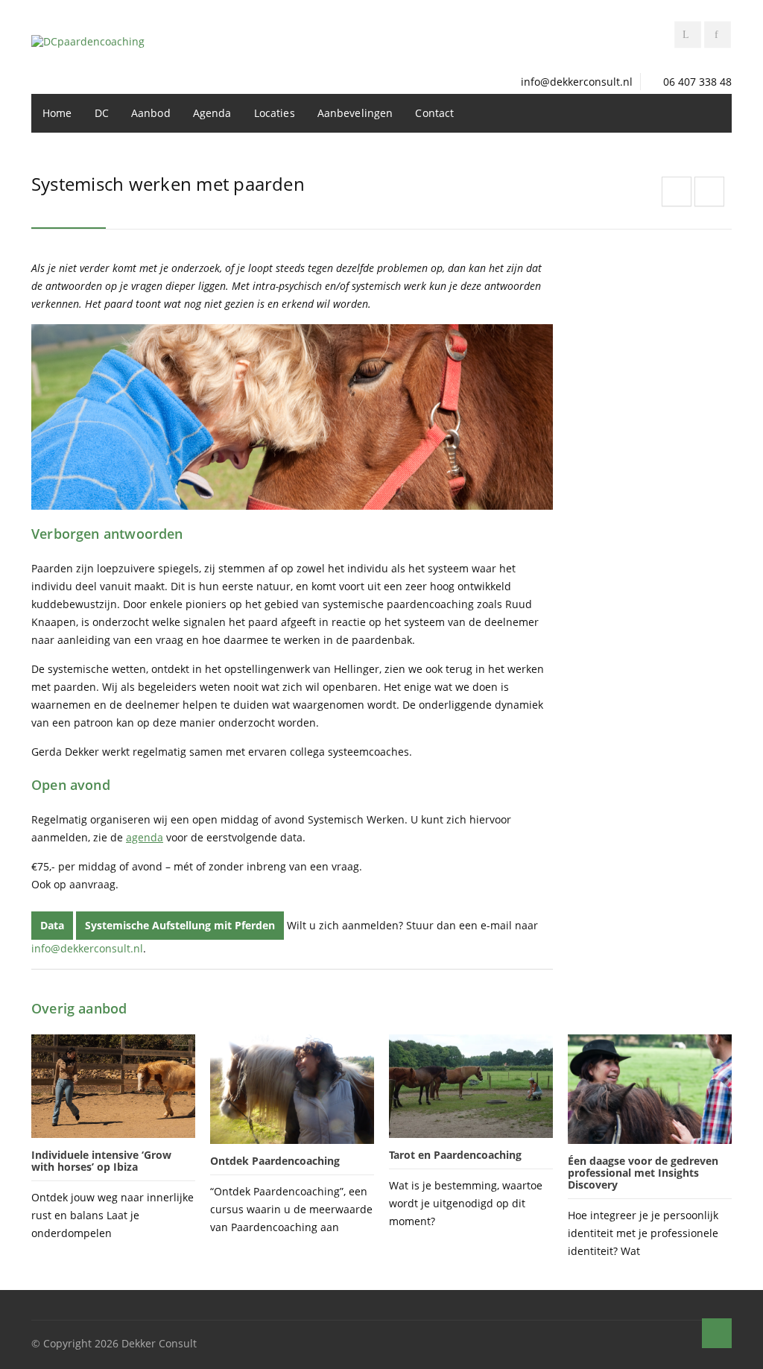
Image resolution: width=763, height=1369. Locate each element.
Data (52, 925)
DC (102, 113)
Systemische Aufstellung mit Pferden (180, 925)
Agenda (212, 113)
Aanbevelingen (355, 113)
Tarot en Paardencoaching (455, 1155)
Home (57, 113)
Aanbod (151, 113)
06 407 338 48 (697, 82)
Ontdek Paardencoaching (275, 1161)
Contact (434, 113)
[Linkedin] (687, 35)
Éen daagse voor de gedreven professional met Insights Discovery (643, 1173)
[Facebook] (717, 35)
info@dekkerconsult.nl (577, 82)
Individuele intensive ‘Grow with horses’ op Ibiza (101, 1161)
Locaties (274, 113)
